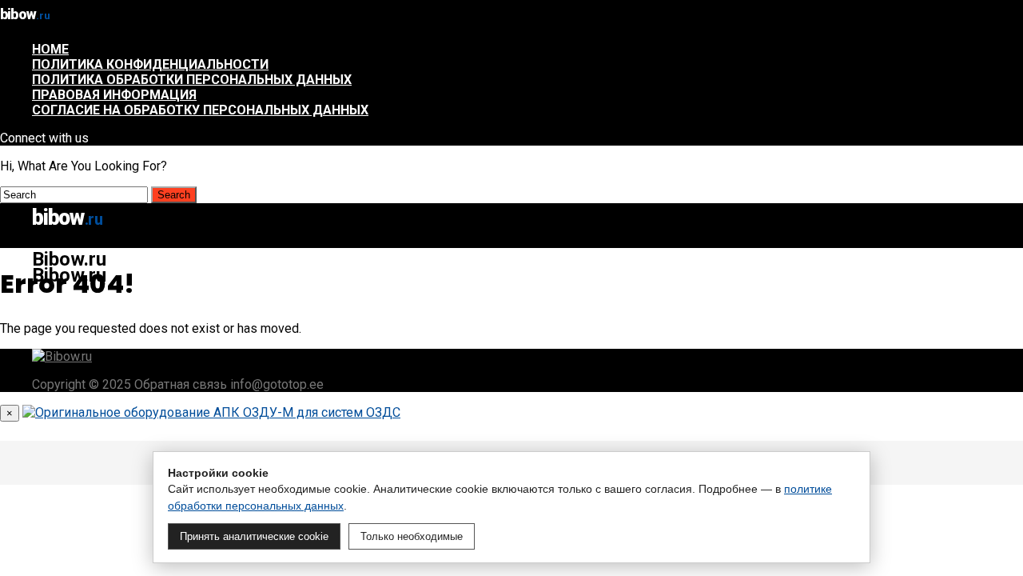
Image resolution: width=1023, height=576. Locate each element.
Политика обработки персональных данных (192, 79)
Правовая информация (114, 94)
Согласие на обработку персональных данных (200, 110)
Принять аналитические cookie (254, 536)
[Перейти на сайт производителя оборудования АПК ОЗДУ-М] (211, 412)
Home (50, 49)
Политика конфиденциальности (150, 64)
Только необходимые (411, 536)
